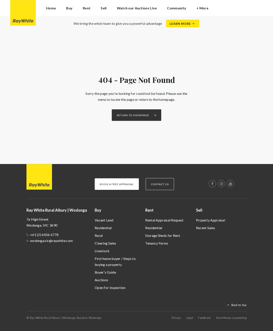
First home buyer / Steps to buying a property (115, 261)
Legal (189, 317)
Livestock (102, 251)
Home (51, 8)
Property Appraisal (210, 220)
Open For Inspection (110, 288)
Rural (99, 235)
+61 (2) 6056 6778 (44, 235)
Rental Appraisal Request (164, 220)
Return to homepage (133, 115)
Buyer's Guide (105, 272)
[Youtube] (230, 183)
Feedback (204, 317)
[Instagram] (221, 183)
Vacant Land (104, 220)
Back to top (239, 305)
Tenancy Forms (156, 243)
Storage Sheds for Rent (162, 235)
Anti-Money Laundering (231, 317)
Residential (103, 228)
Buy (98, 210)
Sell (199, 210)
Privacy (176, 317)
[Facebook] (212, 183)
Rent (149, 210)
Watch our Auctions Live (137, 8)
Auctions (101, 280)
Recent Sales (205, 228)
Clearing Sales (105, 243)
